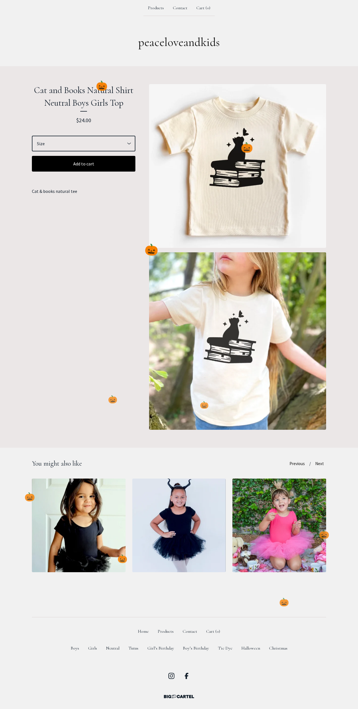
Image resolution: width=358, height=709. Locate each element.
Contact (180, 8)
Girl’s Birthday (160, 648)
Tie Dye (225, 648)
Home (143, 631)
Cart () (203, 8)
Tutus (133, 648)
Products (156, 8)
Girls (92, 648)
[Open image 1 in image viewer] (237, 166)
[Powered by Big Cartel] (179, 696)
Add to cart (83, 164)
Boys (75, 648)
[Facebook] (186, 676)
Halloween (250, 648)
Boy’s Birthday (196, 648)
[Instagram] (171, 676)
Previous (297, 463)
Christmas (278, 648)
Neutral (112, 648)
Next (319, 463)
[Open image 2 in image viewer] (237, 341)
